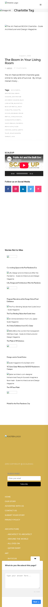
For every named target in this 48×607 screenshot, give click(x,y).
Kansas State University (13, 120)
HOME (8, 497)
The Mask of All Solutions (15, 341)
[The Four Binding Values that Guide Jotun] (24, 308)
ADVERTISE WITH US (14, 506)
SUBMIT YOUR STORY (15, 515)
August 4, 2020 (25, 56)
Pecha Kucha (9, 126)
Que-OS (14, 130)
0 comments (21, 68)
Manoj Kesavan (10, 123)
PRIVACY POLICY (12, 520)
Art (6, 56)
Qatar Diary (14, 548)
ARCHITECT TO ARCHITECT (20, 534)
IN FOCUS (13, 56)
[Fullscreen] (40, 173)
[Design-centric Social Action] (12, 349)
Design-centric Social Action (16, 357)
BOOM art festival (11, 106)
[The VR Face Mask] (24, 378)
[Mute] (36, 173)
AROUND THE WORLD (18, 539)
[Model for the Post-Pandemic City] (12, 396)
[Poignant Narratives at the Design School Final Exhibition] (12, 291)
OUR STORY (10, 501)
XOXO (13, 136)
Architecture (12, 529)
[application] (24, 165)
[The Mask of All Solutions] (24, 334)
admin (9, 68)
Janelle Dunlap (16, 116)
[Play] (8, 173)
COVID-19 (7, 113)
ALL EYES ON (14, 543)
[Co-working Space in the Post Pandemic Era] (12, 260)
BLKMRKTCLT (18, 103)
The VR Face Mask (13, 387)
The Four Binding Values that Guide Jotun (21, 313)
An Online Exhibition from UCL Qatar (20, 326)
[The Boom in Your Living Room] (24, 37)
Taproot (8, 136)
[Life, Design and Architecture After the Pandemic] (24, 276)
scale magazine (15, 133)
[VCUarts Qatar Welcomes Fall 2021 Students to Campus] (20, 362)
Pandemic (19, 123)
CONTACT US (11, 511)
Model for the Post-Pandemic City (18, 403)
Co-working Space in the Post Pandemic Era (22, 268)
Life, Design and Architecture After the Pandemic (24, 283)
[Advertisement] (24, 216)
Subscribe (24, 484)
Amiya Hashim (15, 90)
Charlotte (16, 110)
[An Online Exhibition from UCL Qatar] (24, 320)
